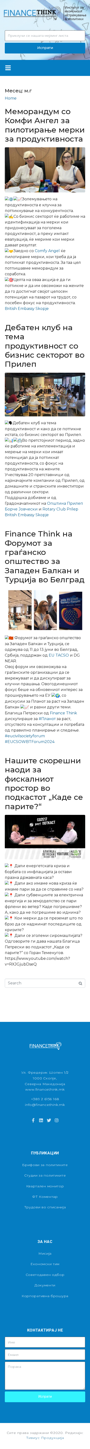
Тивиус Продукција (45, 1438)
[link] (47, 251)
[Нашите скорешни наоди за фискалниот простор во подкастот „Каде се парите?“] (45, 837)
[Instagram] (56, 1120)
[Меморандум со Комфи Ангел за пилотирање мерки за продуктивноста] (45, 169)
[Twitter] (49, 1120)
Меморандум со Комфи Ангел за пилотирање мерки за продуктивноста (45, 125)
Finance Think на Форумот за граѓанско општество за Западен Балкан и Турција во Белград (44, 556)
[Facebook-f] (33, 1120)
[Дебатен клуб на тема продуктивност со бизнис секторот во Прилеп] (45, 394)
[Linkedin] (41, 1120)
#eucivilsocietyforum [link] (25, 736)
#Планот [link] (47, 719)
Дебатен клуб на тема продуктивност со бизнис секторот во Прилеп (44, 346)
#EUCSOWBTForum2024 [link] (29, 741)
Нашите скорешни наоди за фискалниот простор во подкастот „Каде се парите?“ (44, 783)
